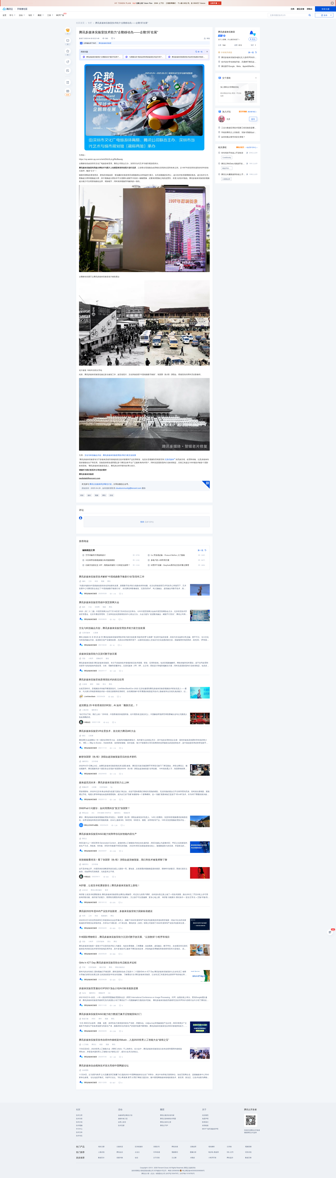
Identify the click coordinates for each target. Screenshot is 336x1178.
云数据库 (193, 1146)
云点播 (174, 1157)
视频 (96, 495)
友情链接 (205, 1125)
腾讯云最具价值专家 (167, 1115)
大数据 (192, 1157)
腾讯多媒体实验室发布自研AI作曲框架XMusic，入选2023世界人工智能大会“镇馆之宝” (124, 1039)
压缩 (111, 495)
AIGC (93, 1018)
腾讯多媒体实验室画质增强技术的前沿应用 (101, 679)
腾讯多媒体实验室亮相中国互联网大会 (99, 602)
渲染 (83, 658)
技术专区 (79, 1135)
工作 (90, 581)
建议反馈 (300, 8)
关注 (254, 39)
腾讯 (104, 495)
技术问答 (79, 1118)
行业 (90, 607)
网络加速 (175, 1146)
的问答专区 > (252, 111)
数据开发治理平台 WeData (227, 168)
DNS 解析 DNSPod (104, 813)
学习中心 (79, 1129)
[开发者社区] (22, 9)
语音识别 (248, 1152)
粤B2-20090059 (174, 1170)
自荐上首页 (122, 1122)
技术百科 (79, 1132)
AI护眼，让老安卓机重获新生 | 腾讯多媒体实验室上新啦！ (109, 885)
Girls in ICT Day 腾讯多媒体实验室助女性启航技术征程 (107, 962)
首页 (4, 15)
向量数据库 (226, 179)
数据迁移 (248, 1157)
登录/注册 (325, 9)
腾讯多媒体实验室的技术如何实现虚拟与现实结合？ (189, 57)
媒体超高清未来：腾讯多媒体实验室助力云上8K (104, 782)
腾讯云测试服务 (96, 890)
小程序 (90, 658)
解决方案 (102, 967)
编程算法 (95, 710)
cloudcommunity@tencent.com (128, 488)
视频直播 (248, 1146)
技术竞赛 (121, 1125)
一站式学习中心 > (251, 147)
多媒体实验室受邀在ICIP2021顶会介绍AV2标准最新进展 (108, 988)
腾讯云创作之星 (165, 1122)
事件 (100, 1018)
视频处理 (127, 813)
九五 (228, 119)
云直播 (95, 632)
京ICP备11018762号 (187, 1173)
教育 (106, 890)
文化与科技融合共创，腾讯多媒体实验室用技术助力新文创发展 (110, 455)
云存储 (229, 1146)
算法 (104, 684)
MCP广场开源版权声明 (210, 1129)
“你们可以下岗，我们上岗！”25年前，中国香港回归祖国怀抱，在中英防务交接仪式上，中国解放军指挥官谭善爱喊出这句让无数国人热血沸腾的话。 (133, 715)
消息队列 (156, 1146)
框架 (101, 1044)
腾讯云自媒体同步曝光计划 (101, 484)
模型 (91, 684)
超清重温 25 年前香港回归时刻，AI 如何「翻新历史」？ (108, 705)
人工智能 (85, 1044)
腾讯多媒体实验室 (226, 31)
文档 (292, 8)
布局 (83, 915)
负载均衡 (120, 1157)
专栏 (90, 22)
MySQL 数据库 (213, 1152)
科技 (96, 581)
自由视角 (85, 1070)
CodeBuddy (226, 157)
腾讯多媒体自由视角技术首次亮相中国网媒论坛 (104, 1065)
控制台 (309, 8)
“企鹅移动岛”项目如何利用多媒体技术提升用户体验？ (147, 57)
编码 (83, 581)
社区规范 (205, 1115)
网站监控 (230, 1157)
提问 (253, 119)
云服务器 (120, 1146)
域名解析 (211, 1146)
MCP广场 (60, 15)
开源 (83, 967)
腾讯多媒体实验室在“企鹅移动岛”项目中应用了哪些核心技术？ (104, 57)
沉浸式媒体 (169, 459)
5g (111, 787)
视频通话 (175, 1152)
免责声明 (205, 1118)
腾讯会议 (85, 813)
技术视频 (79, 1125)
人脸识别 (85, 710)
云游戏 (84, 684)
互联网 (97, 607)
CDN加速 (156, 1152)
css (109, 993)
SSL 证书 (230, 1152)
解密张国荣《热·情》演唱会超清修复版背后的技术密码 (107, 756)
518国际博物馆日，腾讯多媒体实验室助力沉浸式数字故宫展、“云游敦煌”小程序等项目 (124, 936)
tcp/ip (84, 993)
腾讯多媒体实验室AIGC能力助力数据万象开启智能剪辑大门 (110, 1014)
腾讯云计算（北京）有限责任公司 (153, 1173)
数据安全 (101, 1157)
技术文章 (79, 1115)
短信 (136, 1157)
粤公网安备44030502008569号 (193, 1170)
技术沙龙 (79, 1122)
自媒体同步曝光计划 (125, 1115)
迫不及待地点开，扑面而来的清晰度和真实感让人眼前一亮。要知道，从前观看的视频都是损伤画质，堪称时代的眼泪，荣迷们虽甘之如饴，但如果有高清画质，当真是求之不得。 (133, 870)
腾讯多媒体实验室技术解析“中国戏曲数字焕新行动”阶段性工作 (111, 576)
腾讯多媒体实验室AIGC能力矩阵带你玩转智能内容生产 (108, 833)
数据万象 (85, 1018)
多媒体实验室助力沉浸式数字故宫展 (98, 653)
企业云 (137, 1152)
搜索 (310, 15)
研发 (81, 495)
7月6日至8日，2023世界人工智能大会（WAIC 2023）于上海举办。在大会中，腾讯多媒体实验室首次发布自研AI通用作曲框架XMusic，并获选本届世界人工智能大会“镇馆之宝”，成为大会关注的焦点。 (130, 1050)
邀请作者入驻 (123, 1118)
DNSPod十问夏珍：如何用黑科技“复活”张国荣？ (104, 808)
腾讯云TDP (164, 1125)
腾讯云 (84, 838)
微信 (107, 658)
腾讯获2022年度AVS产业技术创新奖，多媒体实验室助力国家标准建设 (116, 911)
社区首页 (80, 22)
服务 (89, 495)
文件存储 (95, 761)
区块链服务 (139, 1146)
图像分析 (193, 1152)
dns (93, 813)
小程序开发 (212, 1157)
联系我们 (205, 1122)
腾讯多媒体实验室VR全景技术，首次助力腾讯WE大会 (107, 731)
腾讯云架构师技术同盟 (168, 1118)
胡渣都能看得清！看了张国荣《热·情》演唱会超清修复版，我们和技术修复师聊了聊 (123, 859)
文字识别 (156, 1157)
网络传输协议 (120, 967)
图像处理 (99, 658)
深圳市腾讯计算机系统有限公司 (143, 1170)
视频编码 (104, 915)
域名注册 (101, 1146)
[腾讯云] (8, 9)
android (85, 890)
